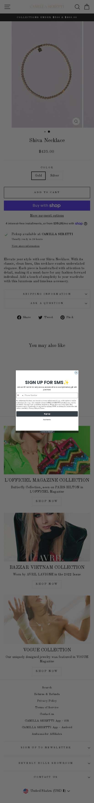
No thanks (47, 419)
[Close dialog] (76, 372)
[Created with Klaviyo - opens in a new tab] (47, 431)
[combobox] (20, 395)
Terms (42, 408)
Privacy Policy (33, 408)
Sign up (47, 414)
